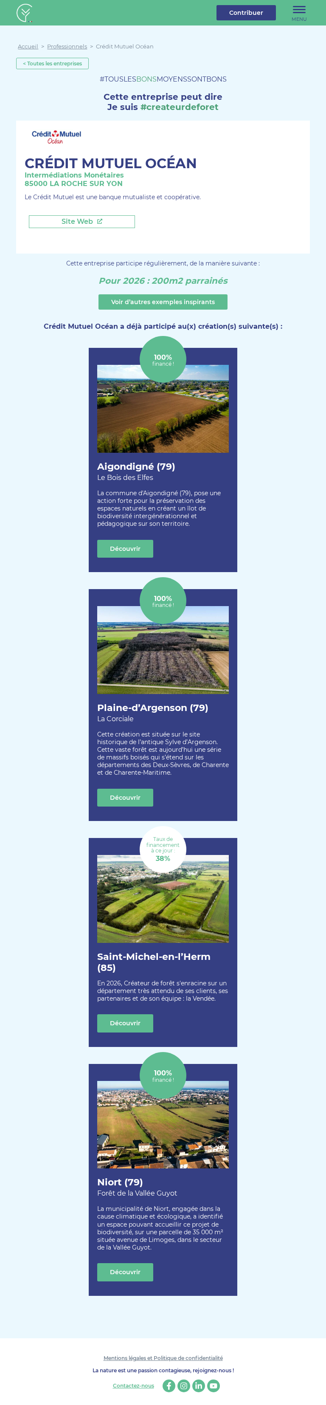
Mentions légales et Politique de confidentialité (163, 1358)
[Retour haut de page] (313, 1392)
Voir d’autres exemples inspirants (163, 302)
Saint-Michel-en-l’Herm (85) (154, 962)
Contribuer (246, 13)
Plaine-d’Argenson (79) (152, 712)
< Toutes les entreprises (52, 63)
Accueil (28, 46)
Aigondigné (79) (136, 471)
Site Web (78, 221)
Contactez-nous (133, 1386)
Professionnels (67, 46)
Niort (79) (137, 1186)
